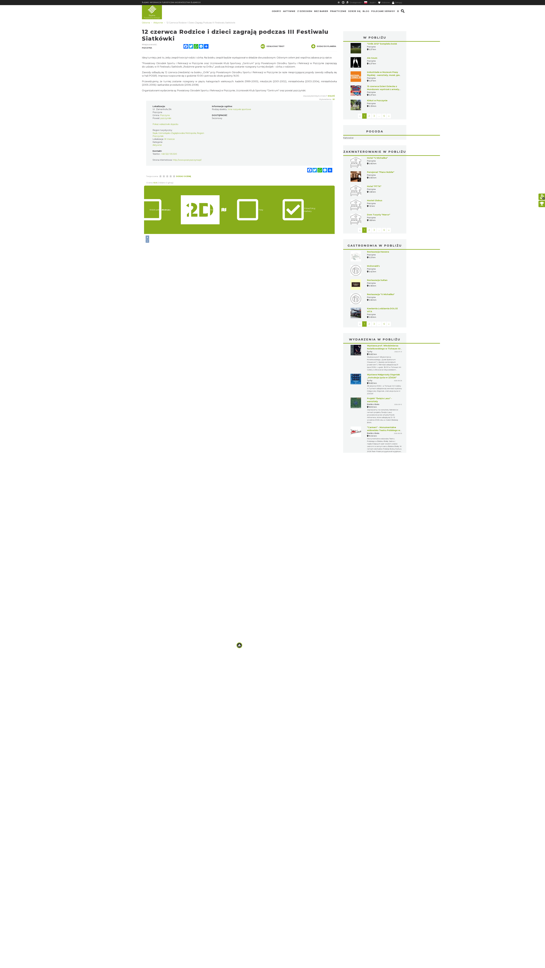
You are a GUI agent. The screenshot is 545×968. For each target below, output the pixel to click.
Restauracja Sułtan (377, 298)
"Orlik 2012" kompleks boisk (382, 44)
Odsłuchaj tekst (275, 46)
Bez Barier (321, 11)
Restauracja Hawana (378, 269)
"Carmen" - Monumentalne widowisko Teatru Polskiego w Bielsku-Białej (383, 448)
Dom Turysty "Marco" (378, 232)
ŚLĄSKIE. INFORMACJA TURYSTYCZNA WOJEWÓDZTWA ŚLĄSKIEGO (171, 2)
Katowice (374, 147)
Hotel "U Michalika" (377, 176)
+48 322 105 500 (169, 154)
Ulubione (385, 2)
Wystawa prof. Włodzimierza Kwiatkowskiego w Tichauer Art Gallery (384, 366)
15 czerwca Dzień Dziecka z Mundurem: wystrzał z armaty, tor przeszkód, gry (383, 89)
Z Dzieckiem (304, 11)
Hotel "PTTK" (374, 204)
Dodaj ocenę (183, 176)
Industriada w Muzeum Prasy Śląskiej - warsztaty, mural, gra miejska (383, 75)
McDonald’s (373, 284)
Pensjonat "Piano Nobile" (380, 190)
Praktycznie (338, 11)
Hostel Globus (374, 218)
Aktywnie (289, 11)
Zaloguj (398, 2)
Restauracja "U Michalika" (381, 312)
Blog (366, 11)
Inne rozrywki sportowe (239, 109)
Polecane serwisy (383, 11)
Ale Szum (372, 58)
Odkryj (276, 11)
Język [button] (372, 2)
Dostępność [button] (355, 2)
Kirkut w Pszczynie (377, 100)
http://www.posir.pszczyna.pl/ (187, 160)
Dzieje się (354, 11)
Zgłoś (331, 96)
